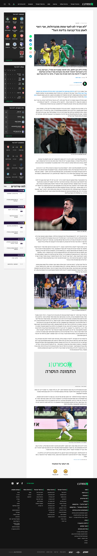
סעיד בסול (79, 459)
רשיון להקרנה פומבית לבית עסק (79, 534)
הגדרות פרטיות (41, 552)
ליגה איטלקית (51, 503)
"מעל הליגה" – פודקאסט (79, 504)
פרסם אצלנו (63, 552)
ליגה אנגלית (52, 496)
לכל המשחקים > (9, 182)
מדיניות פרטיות (82, 529)
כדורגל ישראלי (75, 4)
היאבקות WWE (16, 510)
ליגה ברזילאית (51, 514)
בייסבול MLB (16, 521)
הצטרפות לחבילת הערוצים (80, 536)
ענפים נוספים (16, 489)
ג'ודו (19, 501)
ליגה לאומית (63, 494)
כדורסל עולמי (27, 489)
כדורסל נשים (40, 496)
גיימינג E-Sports (82, 523)
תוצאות (30, 4)
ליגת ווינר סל (40, 492)
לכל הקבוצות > (8, 60)
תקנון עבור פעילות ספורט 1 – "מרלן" (78, 517)
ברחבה (55, 4)
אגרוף (18, 503)
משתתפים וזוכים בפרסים (79, 510)
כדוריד (18, 494)
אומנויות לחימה (16, 526)
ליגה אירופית (51, 494)
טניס (86, 520)
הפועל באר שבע (62, 516)
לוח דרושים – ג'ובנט (82, 538)
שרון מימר (75, 459)
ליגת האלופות (51, 492)
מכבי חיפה (78, 77)
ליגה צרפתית (51, 505)
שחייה (18, 499)
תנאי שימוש (83, 526)
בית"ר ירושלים (62, 508)
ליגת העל (77, 23)
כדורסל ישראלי (40, 4)
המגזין (85, 542)
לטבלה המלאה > (9, 101)
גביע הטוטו (63, 496)
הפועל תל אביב (62, 512)
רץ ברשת (84, 492)
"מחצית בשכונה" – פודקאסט (78, 507)
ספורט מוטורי (16, 514)
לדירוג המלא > (8, 136)
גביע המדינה (63, 501)
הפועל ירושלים (39, 503)
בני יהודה (64, 521)
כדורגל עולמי (64, 4)
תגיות (86, 540)
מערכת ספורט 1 (78, 82)
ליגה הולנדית (51, 508)
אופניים (18, 512)
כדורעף (18, 496)
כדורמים (18, 516)
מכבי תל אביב (63, 510)
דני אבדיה (40, 505)
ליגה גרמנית (52, 499)
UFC (19, 508)
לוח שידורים (21, 4)
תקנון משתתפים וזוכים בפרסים (79, 513)
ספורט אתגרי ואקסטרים (16, 524)
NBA (30, 492)
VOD (49, 4)
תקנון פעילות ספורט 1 (82, 531)
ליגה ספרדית (51, 501)
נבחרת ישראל (63, 503)
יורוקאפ (29, 496)
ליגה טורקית (51, 510)
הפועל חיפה (63, 514)
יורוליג (29, 494)
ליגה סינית (52, 512)
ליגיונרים (64, 499)
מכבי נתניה (63, 519)
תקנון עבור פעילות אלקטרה (80, 515)
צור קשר (56, 552)
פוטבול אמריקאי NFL (14, 519)
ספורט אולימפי (16, 505)
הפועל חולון (40, 501)
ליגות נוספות (51, 516)
